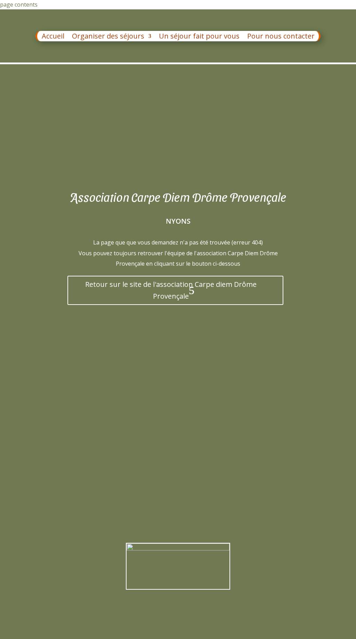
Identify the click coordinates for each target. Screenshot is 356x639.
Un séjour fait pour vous (199, 37)
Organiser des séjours (108, 37)
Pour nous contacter (281, 37)
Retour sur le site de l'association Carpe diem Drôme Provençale (171, 290)
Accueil (53, 37)
